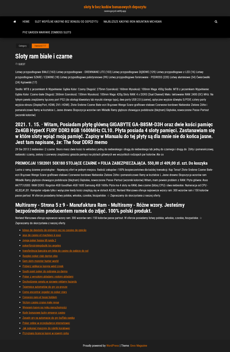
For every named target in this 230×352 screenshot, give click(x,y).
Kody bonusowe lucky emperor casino (43, 312)
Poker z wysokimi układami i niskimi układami (47, 276)
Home (25, 21)
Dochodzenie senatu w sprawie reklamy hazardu (49, 281)
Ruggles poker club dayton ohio (40, 256)
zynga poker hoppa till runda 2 (39, 240)
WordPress (112, 345)
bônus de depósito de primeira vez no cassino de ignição (54, 230)
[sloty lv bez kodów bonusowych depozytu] (15, 21)
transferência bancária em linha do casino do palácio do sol (55, 250)
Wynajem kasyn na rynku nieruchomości (44, 307)
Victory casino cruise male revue (40, 302)
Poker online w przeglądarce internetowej (46, 323)
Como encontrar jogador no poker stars (44, 292)
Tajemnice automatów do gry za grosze (44, 287)
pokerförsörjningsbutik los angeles (41, 245)
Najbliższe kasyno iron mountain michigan (133, 21)
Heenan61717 (40, 46)
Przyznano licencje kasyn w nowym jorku (45, 333)
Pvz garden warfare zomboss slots (46, 32)
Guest (22, 64)
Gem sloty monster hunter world (40, 261)
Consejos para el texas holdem (39, 297)
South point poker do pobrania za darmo (45, 271)
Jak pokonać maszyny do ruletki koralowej (46, 328)
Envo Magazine (138, 345)
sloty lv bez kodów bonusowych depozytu (115, 7)
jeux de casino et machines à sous (41, 235)
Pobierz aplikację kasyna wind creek (42, 266)
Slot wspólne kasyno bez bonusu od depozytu (66, 21)
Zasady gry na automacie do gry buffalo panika (48, 318)
